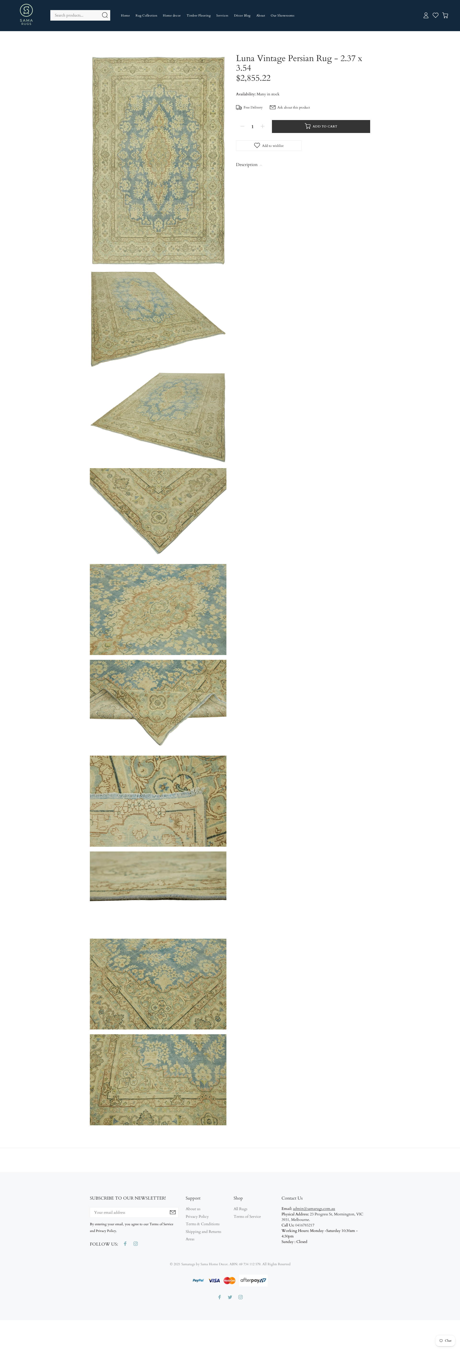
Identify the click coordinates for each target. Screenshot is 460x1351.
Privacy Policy (197, 1216)
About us (193, 1209)
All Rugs (240, 1209)
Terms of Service (247, 1216)
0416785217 (304, 1225)
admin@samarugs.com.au (314, 1208)
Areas (190, 1239)
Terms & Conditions (202, 1224)
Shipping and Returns (203, 1231)
